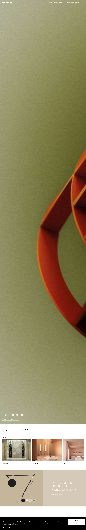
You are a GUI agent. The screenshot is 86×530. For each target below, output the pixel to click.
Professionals (55, 2)
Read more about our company (57, 494)
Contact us (77, 2)
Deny (76, 523)
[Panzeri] (7, 2)
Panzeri (60, 2)
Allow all (76, 520)
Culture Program (66, 2)
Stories (72, 2)
